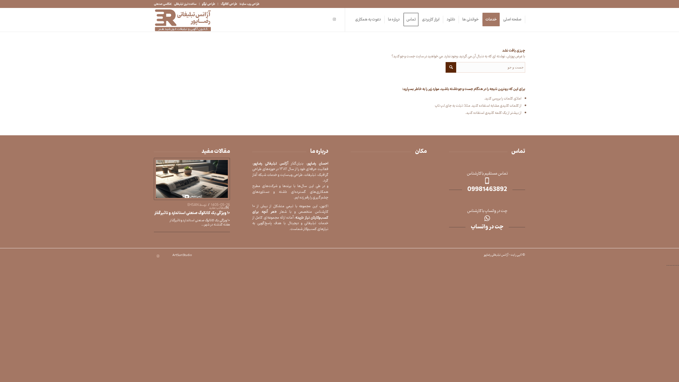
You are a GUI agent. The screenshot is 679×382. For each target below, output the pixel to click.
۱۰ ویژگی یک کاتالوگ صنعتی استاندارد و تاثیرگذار (192, 213)
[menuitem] (249, 4)
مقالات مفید (216, 151)
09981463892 (487, 189)
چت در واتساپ (487, 227)
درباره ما (319, 151)
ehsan (193, 205)
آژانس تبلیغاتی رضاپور (496, 255)
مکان (421, 151)
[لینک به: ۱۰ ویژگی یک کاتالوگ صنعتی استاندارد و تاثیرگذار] (192, 179)
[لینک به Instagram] (334, 19)
